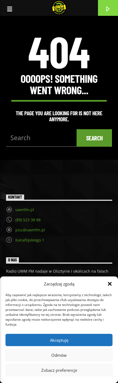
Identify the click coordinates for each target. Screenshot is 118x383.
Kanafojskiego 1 (29, 240)
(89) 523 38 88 (28, 219)
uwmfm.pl (24, 209)
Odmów (59, 355)
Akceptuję (59, 340)
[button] (110, 284)
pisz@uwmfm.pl (30, 229)
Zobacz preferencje (59, 370)
